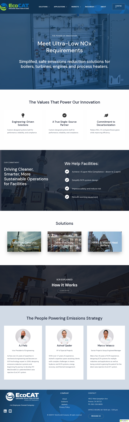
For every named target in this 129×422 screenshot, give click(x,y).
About (64, 399)
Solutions (64, 402)
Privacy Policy (64, 407)
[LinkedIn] (5, 411)
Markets (64, 404)
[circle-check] (64, 115)
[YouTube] (10, 411)
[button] (48, 7)
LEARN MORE (64, 291)
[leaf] (106, 115)
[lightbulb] (22, 115)
